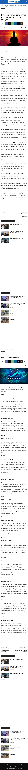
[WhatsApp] (12, 23)
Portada (3, 764)
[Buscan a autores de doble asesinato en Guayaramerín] (5, 320)
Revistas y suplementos (15, 764)
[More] (24, 23)
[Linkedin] (15, 23)
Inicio (2, 5)
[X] (9, 23)
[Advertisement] (14, 269)
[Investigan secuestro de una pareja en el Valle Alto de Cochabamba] (5, 298)
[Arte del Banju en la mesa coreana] (5, 226)
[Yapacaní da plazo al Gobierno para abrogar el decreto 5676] (5, 313)
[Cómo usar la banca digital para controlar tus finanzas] (5, 233)
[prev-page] (2, 245)
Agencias (16, 766)
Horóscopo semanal (5, 213)
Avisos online (23, 764)
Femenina (6, 5)
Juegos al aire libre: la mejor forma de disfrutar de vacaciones (21, 215)
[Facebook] (6, 23)
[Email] (18, 23)
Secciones (7, 764)
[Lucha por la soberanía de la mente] (5, 240)
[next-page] (4, 245)
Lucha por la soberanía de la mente (17, 238)
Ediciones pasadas (10, 766)
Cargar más (13, 325)
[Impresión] (21, 23)
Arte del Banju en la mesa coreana (17, 224)
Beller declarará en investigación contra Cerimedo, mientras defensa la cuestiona (18, 305)
